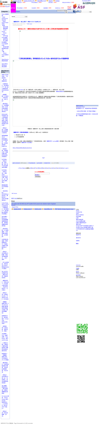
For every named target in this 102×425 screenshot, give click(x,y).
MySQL (60, 209)
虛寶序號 (5, 39)
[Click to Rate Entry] (52, 163)
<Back (24, 168)
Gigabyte (53, 203)
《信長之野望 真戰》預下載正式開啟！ (86, 111)
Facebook (84, 0)
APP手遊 (5, 36)
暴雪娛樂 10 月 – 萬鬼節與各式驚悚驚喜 (86, 108)
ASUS (34, 203)
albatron (45, 203)
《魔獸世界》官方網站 (26, 142)
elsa (25, 203)
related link (47, 163)
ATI (12, 203)
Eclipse (58, 0)
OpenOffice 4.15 (41, 0)
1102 (52, 168)
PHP (56, 209)
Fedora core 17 (28, 209)
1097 (34, 168)
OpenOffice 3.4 (48, 209)
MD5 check (14, 198)
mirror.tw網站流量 (80, 221)
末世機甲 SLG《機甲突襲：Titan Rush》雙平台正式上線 (5, 337)
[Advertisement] (81, 37)
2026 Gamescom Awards (5, 19)
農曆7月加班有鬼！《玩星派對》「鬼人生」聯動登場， (5, 78)
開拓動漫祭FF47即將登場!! (5, 186)
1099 (42, 168)
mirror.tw (78, 265)
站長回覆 (78, 216)
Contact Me (79, 212)
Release (14, 193)
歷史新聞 (4, 66)
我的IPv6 (78, 234)
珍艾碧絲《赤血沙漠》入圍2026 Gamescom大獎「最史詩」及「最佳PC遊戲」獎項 (5, 176)
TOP (43, 158)
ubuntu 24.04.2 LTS (29, 0)
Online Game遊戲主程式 (5, 55)
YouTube (54, 141)
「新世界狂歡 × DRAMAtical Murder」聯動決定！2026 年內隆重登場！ (5, 195)
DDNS (69, 9)
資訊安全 (78, 237)
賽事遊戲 (5, 28)
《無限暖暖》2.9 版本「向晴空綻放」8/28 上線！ (5, 98)
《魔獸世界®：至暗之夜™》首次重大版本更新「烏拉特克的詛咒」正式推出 (5, 285)
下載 (3, 51)
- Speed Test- (14, 207)
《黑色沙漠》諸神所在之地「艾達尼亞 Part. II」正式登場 (5, 296)
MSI (23, 203)
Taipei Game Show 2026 (5, 23)
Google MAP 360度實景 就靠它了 (85, 225)
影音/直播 (5, 27)
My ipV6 (7, 6)
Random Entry (81, 107)
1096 (31, 168)
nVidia (15, 203)
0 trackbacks (32, 163)
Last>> (67, 168)
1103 (56, 168)
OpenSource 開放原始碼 (5, 59)
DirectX (13, 205)
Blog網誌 (4, 42)
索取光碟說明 (79, 219)
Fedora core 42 (17, 0)
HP (28, 203)
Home (77, 210)
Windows (4, 65)
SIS (21, 203)
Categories (4, 11)
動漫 (3, 25)
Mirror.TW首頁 (80, 214)
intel (18, 203)
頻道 (57, 141)
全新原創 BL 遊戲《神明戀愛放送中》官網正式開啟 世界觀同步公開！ (5, 244)
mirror (21, 89)
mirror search (79, 105)
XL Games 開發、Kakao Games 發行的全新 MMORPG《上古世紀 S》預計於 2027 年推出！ (5, 402)
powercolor (40, 203)
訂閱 (77, 218)
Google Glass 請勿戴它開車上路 (84, 227)
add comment (16, 163)
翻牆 (77, 243)
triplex (49, 203)
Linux (71, 209)
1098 (38, 168)
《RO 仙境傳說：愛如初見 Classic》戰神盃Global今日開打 (5, 265)
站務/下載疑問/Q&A (81, 222)
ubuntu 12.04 (17, 209)
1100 (45, 168)
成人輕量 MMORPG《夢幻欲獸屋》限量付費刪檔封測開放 (5, 389)
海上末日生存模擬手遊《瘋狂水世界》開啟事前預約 (5, 274)
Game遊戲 (4, 37)
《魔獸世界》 (49, 141)
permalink (39, 163)
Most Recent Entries (5, 71)
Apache (51, 0)
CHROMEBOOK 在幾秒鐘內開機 (84, 229)
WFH (89, 0)
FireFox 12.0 (38, 209)
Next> (63, 168)
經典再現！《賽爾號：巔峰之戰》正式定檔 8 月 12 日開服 (5, 356)
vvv (77, 230)
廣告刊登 (78, 224)
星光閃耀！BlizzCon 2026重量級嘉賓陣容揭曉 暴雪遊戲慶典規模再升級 (5, 221)
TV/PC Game (29, 24)
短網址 (78, 240)
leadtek (31, 203)
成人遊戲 (5, 40)
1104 (59, 168)
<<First (20, 168)
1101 (49, 168)
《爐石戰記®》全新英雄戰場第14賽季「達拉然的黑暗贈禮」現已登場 (5, 367)
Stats (77, 213)
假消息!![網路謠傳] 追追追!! (5, 48)
